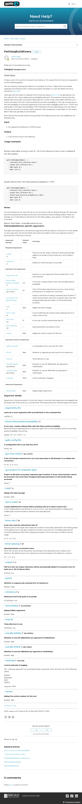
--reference (9, 261)
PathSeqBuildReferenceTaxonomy (17, 758)
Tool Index (14, 39)
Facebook (5, 718)
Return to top (10, 706)
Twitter (9, 718)
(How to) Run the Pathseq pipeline (17, 750)
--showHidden (10, 391)
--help (7, 307)
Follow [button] (36, 52)
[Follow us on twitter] (67, 796)
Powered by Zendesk (73, 802)
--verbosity (9, 378)
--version (8, 333)
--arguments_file (11, 275)
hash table (16, 91)
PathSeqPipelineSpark (12, 762)
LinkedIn (13, 718)
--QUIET (8, 352)
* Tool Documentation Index (14, 754)
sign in (11, 785)
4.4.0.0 (22, 39)
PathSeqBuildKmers (11, 766)
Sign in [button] (74, 4)
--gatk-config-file (11, 346)
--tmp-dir (8, 359)
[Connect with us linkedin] (76, 796)
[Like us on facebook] (71, 796)
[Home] (12, 4)
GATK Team (15, 57)
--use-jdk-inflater (11, 370)
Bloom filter (55, 95)
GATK (6, 39)
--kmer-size (9, 319)
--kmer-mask (10, 313)
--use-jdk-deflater (11, 364)
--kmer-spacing (11, 326)
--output (8, 254)
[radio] (35, 730)
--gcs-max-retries (11, 289)
